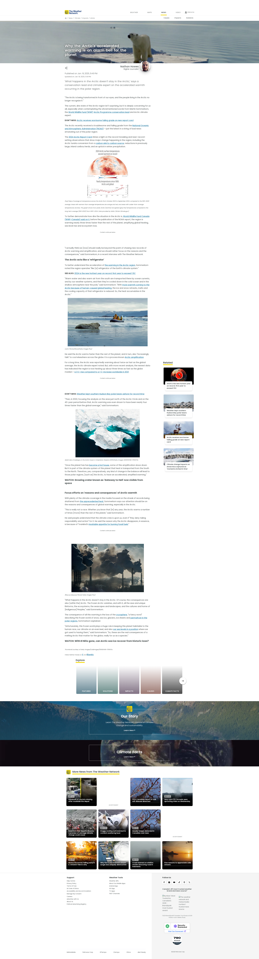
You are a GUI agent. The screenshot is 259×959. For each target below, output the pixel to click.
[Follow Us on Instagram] (169, 882)
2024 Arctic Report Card (80, 137)
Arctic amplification (134, 357)
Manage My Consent (74, 894)
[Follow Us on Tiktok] (179, 882)
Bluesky (90, 654)
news (71, 18)
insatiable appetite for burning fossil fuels (108, 524)
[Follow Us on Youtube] (174, 882)
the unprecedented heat (91, 501)
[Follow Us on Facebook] (164, 882)
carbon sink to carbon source (110, 143)
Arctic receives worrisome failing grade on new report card (105, 120)
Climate (77, 18)
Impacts (85, 18)
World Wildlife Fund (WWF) (80, 112)
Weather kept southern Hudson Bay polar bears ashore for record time (110, 394)
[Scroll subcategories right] (182, 680)
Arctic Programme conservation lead (111, 112)
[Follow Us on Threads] (184, 882)
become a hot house (99, 465)
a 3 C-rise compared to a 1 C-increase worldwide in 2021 (101, 372)
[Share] (66, 68)
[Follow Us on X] (189, 882)
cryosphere (121, 614)
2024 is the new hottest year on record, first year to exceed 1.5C (105, 273)
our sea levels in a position (125, 629)
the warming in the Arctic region (120, 265)
